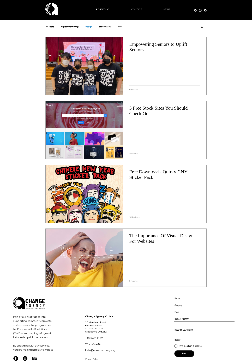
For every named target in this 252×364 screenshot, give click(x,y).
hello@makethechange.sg (100, 350)
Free (120, 27)
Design (88, 27)
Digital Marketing (70, 27)
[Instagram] (25, 358)
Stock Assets (105, 27)
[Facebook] (15, 358)
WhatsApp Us (93, 344)
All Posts (49, 27)
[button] (202, 27)
